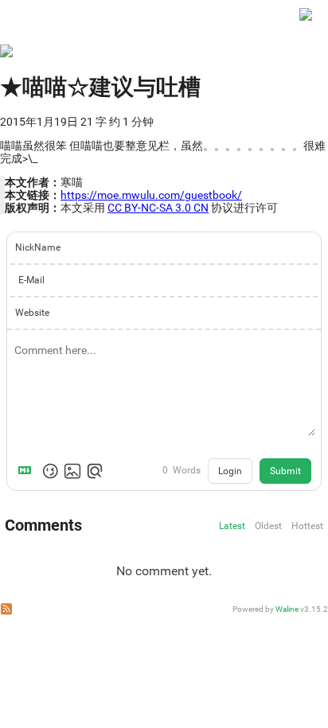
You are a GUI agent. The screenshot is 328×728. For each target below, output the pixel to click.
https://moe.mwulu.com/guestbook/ (151, 195)
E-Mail (31, 280)
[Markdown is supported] (27, 471)
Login (230, 471)
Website (32, 312)
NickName (38, 247)
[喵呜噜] (306, 22)
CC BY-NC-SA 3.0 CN (158, 207)
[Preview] (94, 471)
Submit (285, 471)
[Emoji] (50, 471)
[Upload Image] (72, 471)
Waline (287, 609)
